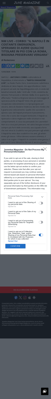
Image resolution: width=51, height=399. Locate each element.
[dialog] (25, 199)
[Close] (45, 149)
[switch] (41, 203)
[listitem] (25, 197)
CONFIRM (15, 246)
